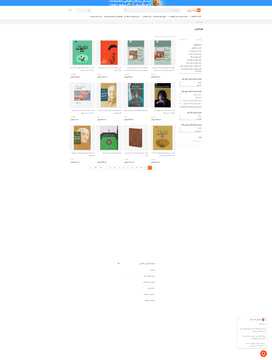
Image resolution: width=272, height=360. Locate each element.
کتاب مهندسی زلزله (195, 57)
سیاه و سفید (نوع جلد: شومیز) (192, 100)
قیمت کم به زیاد (149, 276)
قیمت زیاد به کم (149, 282)
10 (110, 168)
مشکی (199, 116)
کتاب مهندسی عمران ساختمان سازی (190, 66)
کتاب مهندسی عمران (195, 54)
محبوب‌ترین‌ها (150, 300)
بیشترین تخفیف (149, 294)
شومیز (199, 82)
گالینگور (199, 85)
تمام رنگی (198, 97)
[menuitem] (195, 16)
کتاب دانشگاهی (196, 48)
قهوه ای (199, 119)
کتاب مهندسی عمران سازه (193, 63)
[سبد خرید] (70, 10)
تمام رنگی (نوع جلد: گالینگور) (192, 103)
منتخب (152, 270)
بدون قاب (198, 131)
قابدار (199, 128)
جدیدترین (151, 288)
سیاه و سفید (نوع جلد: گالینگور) (191, 106)
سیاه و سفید (197, 95)
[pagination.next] (91, 168)
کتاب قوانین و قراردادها (194, 60)
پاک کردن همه (182, 39)
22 (100, 168)
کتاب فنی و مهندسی (195, 51)
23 (95, 168)
